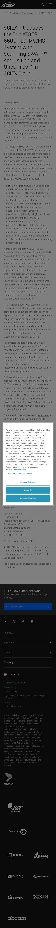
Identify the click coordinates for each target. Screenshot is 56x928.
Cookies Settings (28, 482)
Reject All (28, 490)
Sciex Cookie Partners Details (19, 474)
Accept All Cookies (28, 498)
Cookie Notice (20, 469)
